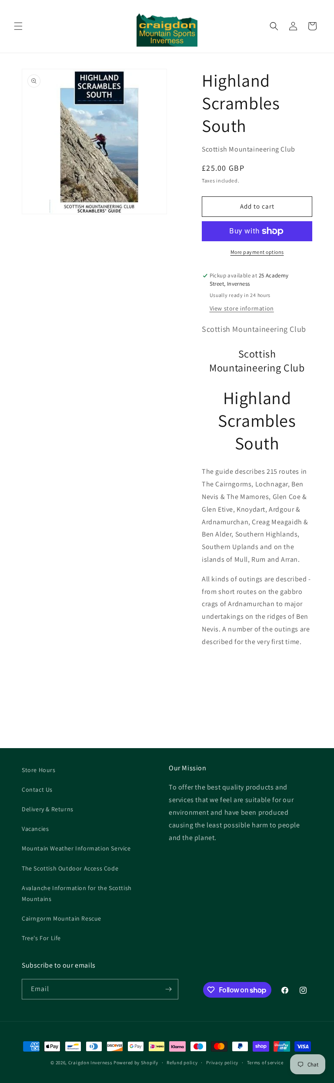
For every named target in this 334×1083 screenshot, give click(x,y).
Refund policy (182, 1062)
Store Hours (39, 770)
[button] (18, 26)
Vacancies (35, 829)
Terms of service (265, 1062)
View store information (242, 308)
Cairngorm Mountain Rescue (61, 918)
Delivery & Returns (47, 809)
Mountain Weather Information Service (76, 848)
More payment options (257, 252)
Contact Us (37, 789)
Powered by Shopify (136, 1062)
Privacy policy (222, 1062)
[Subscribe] (168, 989)
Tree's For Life (41, 938)
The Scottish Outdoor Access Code (70, 868)
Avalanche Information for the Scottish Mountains (77, 893)
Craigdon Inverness (90, 1062)
